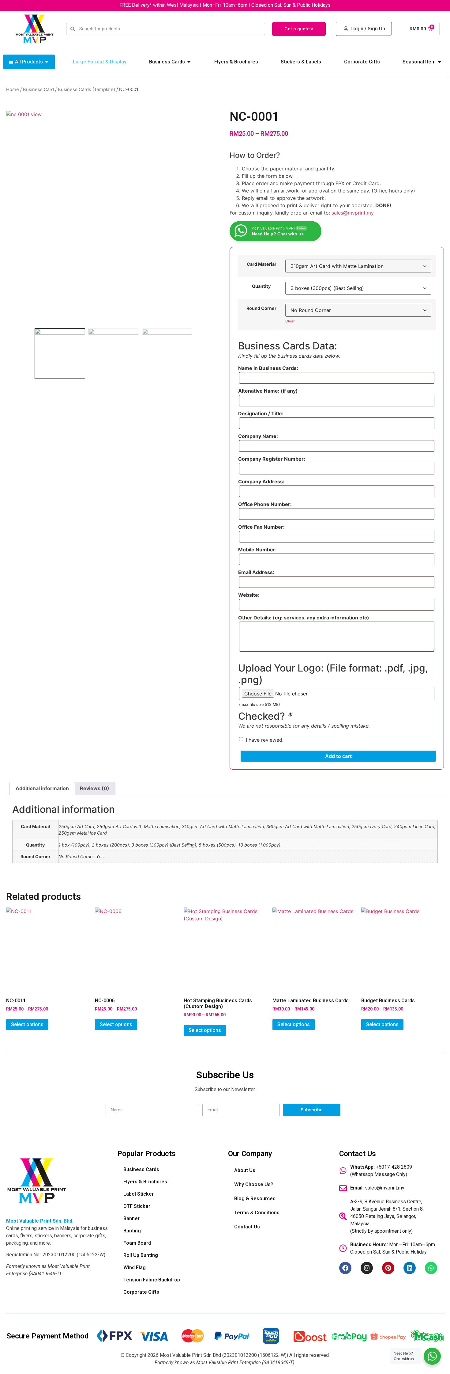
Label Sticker (138, 1194)
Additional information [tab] (42, 788)
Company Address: (261, 481)
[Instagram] (367, 1268)
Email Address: (256, 572)
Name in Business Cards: (268, 368)
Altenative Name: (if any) (268, 390)
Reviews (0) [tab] (94, 788)
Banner (131, 1218)
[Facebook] (345, 1268)
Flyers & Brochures (145, 1182)
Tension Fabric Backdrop (151, 1280)
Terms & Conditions (256, 1213)
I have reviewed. (264, 740)
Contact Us (247, 1227)
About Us (244, 1170)
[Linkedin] (409, 1268)
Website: (249, 594)
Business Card (38, 89)
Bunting (132, 1231)
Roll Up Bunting (140, 1255)
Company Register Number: (271, 458)
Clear (289, 321)
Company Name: (258, 436)
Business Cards (141, 1169)
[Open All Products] (46, 62)
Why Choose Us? (253, 1184)
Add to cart (338, 756)
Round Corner (261, 308)
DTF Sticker (136, 1206)
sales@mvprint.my (353, 213)
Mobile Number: (257, 549)
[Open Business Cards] (188, 62)
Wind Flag (134, 1267)
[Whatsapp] (431, 1268)
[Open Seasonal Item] (439, 62)
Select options (27, 1024)
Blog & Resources (255, 1198)
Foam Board (137, 1243)
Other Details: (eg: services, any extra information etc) (303, 617)
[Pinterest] (388, 1268)
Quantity (261, 286)
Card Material (261, 264)
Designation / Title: (260, 413)
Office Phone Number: (265, 504)
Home (12, 89)
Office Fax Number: (261, 526)
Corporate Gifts (141, 1292)
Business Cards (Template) (86, 89)
